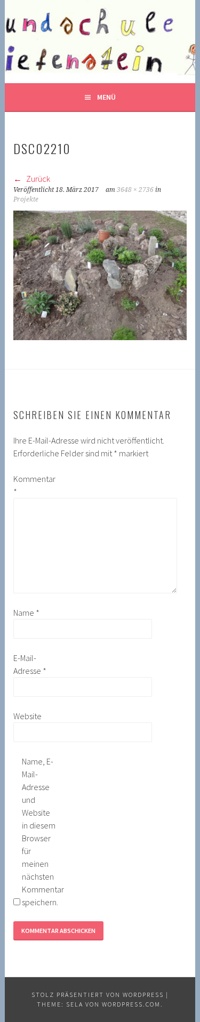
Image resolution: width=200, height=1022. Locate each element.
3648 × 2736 (135, 190)
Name (26, 612)
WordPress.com (131, 1004)
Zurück (37, 178)
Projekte (25, 199)
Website (27, 716)
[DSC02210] (99, 337)
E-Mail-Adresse (29, 664)
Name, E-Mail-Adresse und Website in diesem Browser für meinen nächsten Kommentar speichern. (39, 831)
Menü (106, 97)
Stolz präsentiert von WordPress (97, 995)
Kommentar (30, 485)
